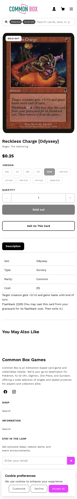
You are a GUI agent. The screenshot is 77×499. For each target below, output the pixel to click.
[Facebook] (5, 392)
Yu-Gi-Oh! (29, 22)
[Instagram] (14, 392)
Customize (19, 488)
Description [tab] (13, 246)
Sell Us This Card (38, 226)
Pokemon (16, 22)
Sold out (39, 209)
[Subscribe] (71, 461)
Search (6, 410)
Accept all (58, 488)
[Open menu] (71, 9)
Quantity (8, 190)
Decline (39, 488)
